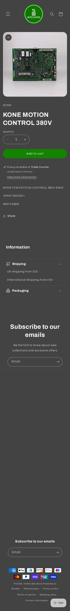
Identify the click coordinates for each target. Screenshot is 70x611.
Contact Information (20, 406)
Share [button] (11, 216)
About (11, 484)
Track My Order (17, 501)
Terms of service (26, 595)
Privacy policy (50, 589)
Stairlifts (13, 466)
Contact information (36, 601)
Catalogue (14, 457)
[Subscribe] (58, 361)
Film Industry (16, 510)
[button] (8, 14)
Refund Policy (16, 415)
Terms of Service (18, 423)
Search (12, 397)
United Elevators (33, 584)
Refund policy (31, 589)
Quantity (8, 131)
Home (11, 448)
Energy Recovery (18, 475)
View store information (22, 177)
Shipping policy (48, 595)
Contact (12, 493)
